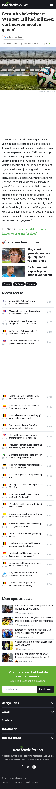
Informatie (9, 729)
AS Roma (19, 284)
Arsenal (7, 284)
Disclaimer (7, 782)
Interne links (11, 738)
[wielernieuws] (28, 748)
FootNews (18, 782)
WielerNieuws (32, 782)
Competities (10, 703)
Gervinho (31, 284)
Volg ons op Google (15, 37)
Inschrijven (45, 689)
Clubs (6, 711)
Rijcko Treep (11, 44)
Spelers (7, 720)
